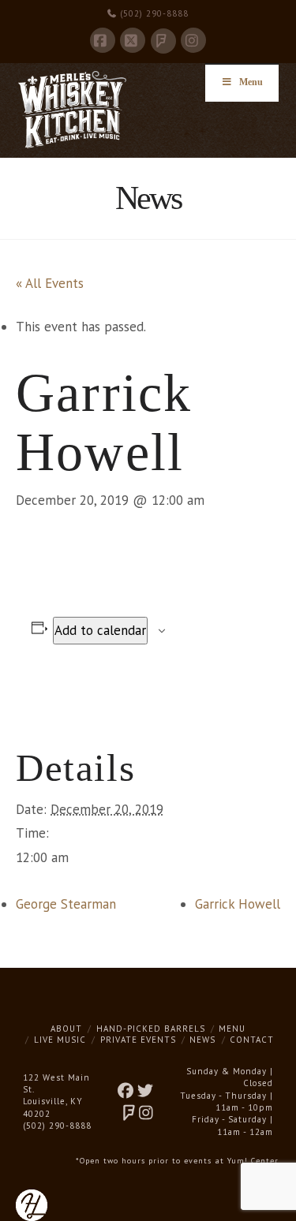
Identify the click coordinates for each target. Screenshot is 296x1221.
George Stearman (66, 904)
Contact (252, 1039)
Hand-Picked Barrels (150, 1028)
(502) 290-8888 (153, 13)
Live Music (60, 1039)
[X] (132, 40)
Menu (251, 82)
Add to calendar (100, 630)
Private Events (138, 1039)
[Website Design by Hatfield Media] (31, 1204)
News (202, 1039)
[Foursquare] (163, 41)
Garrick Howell (237, 904)
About (66, 1028)
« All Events (50, 283)
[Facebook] (102, 40)
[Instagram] (193, 40)
